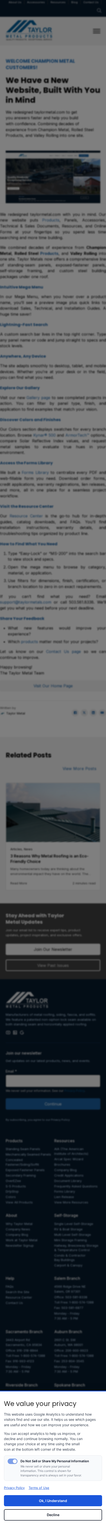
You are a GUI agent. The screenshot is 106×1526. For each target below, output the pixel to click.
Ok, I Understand (53, 1501)
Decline (53, 1515)
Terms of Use (39, 1488)
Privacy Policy (14, 1488)
